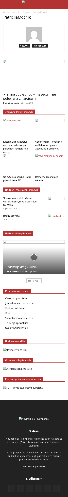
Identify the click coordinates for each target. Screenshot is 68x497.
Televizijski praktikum (16, 322)
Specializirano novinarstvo (19, 318)
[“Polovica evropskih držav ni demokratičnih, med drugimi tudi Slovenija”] (56, 202)
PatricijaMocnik (11, 103)
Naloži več (33, 280)
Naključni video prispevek (18, 233)
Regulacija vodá (11, 216)
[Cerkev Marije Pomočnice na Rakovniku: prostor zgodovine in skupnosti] (50, 129)
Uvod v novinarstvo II (16, 327)
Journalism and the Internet (19, 303)
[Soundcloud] (38, 488)
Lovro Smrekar (12, 271)
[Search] (63, 4)
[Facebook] (11, 488)
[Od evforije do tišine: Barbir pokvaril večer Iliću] (18, 164)
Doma (6, 12)
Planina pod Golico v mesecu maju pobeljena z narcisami (29, 96)
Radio (8, 313)
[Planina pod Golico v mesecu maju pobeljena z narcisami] (34, 75)
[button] (5, 4)
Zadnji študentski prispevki (19, 112)
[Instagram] (20, 488)
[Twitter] (47, 488)
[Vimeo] (56, 488)
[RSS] (29, 488)
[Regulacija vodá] (56, 220)
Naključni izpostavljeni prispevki (21, 190)
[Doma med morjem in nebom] (50, 164)
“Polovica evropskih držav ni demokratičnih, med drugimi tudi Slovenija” (20, 201)
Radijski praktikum (15, 308)
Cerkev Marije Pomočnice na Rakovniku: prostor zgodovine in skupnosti (48, 145)
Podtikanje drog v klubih (21, 267)
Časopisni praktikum (16, 298)
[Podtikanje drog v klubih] (34, 257)
